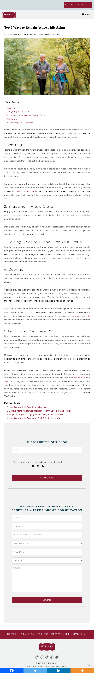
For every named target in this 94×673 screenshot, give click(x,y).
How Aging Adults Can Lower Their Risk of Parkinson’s (34, 418)
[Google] (37, 656)
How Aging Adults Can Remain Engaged (28, 407)
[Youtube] (57, 656)
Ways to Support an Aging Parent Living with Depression (36, 414)
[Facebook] (42, 656)
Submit (47, 600)
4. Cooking (11, 119)
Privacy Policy (47, 663)
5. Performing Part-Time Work (19, 122)
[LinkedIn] (52, 656)
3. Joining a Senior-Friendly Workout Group (25, 115)
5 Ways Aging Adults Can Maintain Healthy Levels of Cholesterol (39, 411)
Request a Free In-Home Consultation (78, 5)
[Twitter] (47, 656)
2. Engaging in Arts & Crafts (18, 111)
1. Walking (10, 108)
